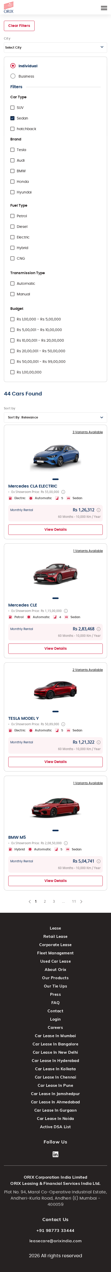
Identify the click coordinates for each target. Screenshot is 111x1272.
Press (55, 994)
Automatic (26, 284)
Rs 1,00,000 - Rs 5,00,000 (39, 319)
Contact (55, 1010)
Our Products (55, 977)
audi (21, 160)
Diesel (22, 227)
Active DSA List (55, 1126)
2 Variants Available (88, 669)
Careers (55, 1027)
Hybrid (22, 248)
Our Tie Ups (55, 986)
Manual (23, 294)
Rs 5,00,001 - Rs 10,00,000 (39, 330)
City (7, 38)
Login (55, 1019)
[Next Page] (81, 902)
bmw (21, 171)
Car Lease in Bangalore (55, 1044)
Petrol (22, 216)
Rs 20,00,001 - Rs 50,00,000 (41, 351)
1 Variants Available (88, 550)
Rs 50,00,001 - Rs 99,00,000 (41, 362)
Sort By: (23, 417)
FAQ (55, 1002)
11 (76, 903)
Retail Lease (55, 936)
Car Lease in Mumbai (55, 1035)
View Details (55, 530)
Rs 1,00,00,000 (29, 372)
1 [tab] (55, 479)
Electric (23, 237)
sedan (22, 118)
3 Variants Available (88, 432)
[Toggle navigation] (104, 7)
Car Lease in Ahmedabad (55, 1101)
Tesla (21, 150)
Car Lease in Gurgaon (55, 1110)
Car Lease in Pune (55, 1085)
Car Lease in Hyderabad (55, 1060)
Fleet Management (55, 953)
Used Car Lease (55, 961)
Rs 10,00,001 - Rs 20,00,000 (40, 340)
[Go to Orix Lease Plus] (8, 6)
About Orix (55, 969)
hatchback (26, 129)
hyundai (24, 192)
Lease (55, 928)
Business (26, 76)
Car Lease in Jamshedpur (55, 1093)
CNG (21, 258)
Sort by (9, 408)
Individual (28, 66)
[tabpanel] (55, 455)
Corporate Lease (55, 944)
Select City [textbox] (13, 47)
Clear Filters (19, 26)
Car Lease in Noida (55, 1118)
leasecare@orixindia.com (55, 1240)
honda (23, 182)
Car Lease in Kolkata (55, 1068)
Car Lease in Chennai (55, 1077)
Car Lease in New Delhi (55, 1052)
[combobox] (55, 47)
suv (20, 108)
